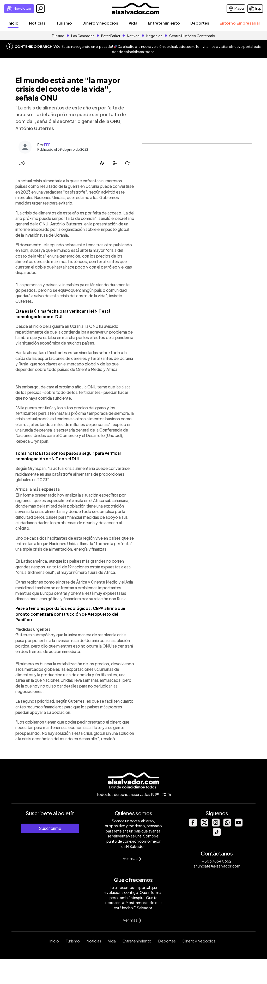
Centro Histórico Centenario (192, 36)
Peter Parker (111, 36)
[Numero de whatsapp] (227, 825)
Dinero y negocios (100, 22)
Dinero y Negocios (199, 941)
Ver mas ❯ (132, 858)
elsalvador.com (181, 46)
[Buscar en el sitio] (40, 8)
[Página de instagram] (215, 825)
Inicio (13, 22)
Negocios (154, 36)
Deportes (199, 22)
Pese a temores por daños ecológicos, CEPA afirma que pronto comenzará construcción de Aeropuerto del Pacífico (70, 614)
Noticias (37, 22)
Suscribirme (50, 828)
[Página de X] (204, 825)
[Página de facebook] (193, 825)
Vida (133, 22)
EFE (47, 144)
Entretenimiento (164, 22)
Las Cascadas (82, 36)
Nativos (133, 36)
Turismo (64, 22)
